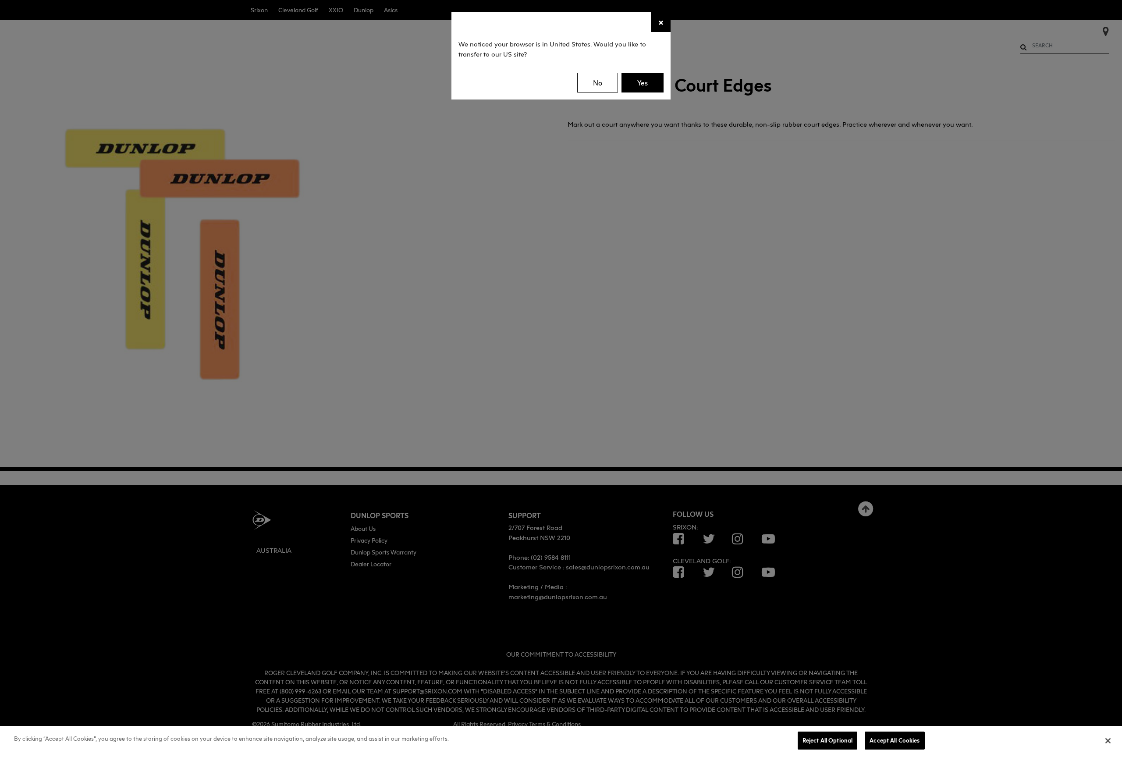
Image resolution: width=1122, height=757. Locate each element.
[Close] (1108, 740)
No (597, 82)
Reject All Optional (827, 740)
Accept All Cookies (895, 740)
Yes (642, 82)
